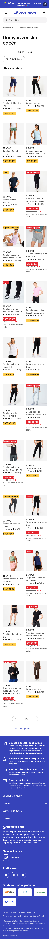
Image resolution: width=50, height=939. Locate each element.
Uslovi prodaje (9, 905)
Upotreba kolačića (26, 905)
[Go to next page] (35, 719)
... (15, 27)
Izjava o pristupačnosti (34, 909)
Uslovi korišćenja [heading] (12, 802)
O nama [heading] (6, 810)
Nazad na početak (23, 728)
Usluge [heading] (6, 795)
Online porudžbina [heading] (12, 787)
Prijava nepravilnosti (12, 909)
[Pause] (45, 4)
